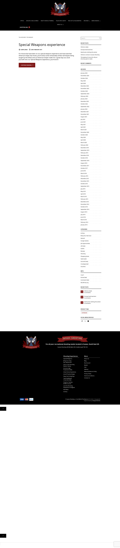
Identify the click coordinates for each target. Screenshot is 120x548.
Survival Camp (84, 261)
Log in (82, 275)
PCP (1, 432)
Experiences (3, 515)
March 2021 (84, 129)
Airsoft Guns (3, 453)
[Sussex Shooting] (31, 341)
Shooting (83, 253)
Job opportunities (85, 243)
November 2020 (85, 132)
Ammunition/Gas (4, 469)
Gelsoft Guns (3, 459)
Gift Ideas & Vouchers (5, 503)
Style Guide (84, 259)
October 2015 (84, 183)
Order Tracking (3, 520)
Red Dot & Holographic (74, 20)
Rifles (1, 450)
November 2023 (85, 88)
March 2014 (84, 219)
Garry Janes (24, 49)
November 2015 (85, 181)
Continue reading (26, 65)
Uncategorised (84, 264)
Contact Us (87, 378)
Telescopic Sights (61, 20)
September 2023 (85, 93)
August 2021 (84, 117)
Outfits (82, 248)
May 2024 (83, 81)
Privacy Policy (87, 373)
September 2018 (85, 160)
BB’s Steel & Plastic (4, 475)
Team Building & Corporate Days (67, 379)
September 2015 (85, 186)
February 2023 (84, 96)
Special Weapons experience (42, 44)
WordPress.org (84, 282)
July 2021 (83, 119)
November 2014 (85, 204)
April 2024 (83, 83)
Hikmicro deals (84, 47)
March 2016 (84, 173)
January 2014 (84, 225)
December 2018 (85, 155)
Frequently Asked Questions (7, 523)
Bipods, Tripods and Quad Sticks (8, 496)
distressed (84, 312)
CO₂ (1, 429)
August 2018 (84, 163)
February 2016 (84, 176)
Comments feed (85, 280)
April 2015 (83, 194)
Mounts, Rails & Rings (32, 20)
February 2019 (84, 153)
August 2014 (84, 212)
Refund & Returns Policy (90, 371)
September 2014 (85, 209)
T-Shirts (2, 506)
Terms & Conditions (89, 376)
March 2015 (84, 196)
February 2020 (84, 145)
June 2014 (83, 217)
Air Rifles (2, 427)
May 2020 (83, 137)
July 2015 (83, 189)
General (83, 238)
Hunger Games (85, 241)
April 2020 (83, 140)
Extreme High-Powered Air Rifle (67, 369)
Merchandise (95, 20)
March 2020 (84, 142)
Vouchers (83, 266)
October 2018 (84, 158)
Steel (1, 480)
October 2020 (84, 135)
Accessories (3, 466)
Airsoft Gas (2, 482)
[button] (3, 409)
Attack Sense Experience (69, 372)
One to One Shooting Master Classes (68, 365)
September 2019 (85, 150)
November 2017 (85, 165)
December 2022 (85, 101)
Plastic (1, 477)
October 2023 (84, 91)
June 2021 (83, 122)
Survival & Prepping (5, 499)
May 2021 (83, 124)
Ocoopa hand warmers (87, 49)
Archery (83, 233)
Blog (85, 361)
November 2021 (85, 114)
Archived (86, 20)
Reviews (83, 251)
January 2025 (84, 73)
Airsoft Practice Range (69, 374)
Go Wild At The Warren (82, 399)
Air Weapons (3, 426)
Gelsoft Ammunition (5, 470)
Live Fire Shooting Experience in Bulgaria (69, 386)
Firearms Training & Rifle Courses (67, 382)
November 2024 (85, 75)
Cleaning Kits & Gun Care (6, 489)
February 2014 (84, 222)
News (1, 510)
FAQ (85, 367)
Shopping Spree (85, 256)
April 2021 (83, 127)
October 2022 (84, 104)
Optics (22, 20)
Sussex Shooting (70, 399)
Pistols (1, 448)
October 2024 (84, 78)
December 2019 (85, 147)
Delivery (86, 369)
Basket (86, 365)
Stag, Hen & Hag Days (69, 376)
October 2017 (84, 168)
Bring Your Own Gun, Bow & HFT (67, 361)
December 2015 (85, 178)
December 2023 (85, 86)
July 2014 (83, 214)
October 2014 (84, 207)
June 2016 (83, 171)
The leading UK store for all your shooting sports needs (89, 58)
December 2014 (85, 201)
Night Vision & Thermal (47, 20)
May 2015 (83, 191)
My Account (87, 363)
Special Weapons (67, 358)
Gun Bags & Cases (4, 494)
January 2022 (84, 109)
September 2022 (85, 106)
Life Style (83, 246)
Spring (1, 434)
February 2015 (84, 199)
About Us (59, 24)
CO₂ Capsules (3, 473)
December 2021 (85, 111)
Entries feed (84, 277)
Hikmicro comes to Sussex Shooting (90, 55)
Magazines (2, 491)
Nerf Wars (66, 389)
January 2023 (84, 99)
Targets (2, 485)
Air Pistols (2, 437)
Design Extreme (96, 400)
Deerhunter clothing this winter (89, 52)
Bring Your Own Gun (86, 235)
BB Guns (2, 446)
